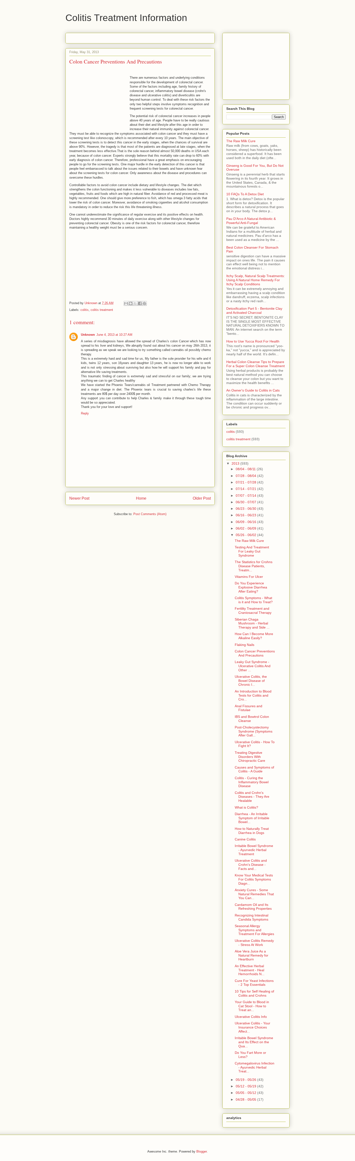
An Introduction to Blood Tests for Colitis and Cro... (253, 695)
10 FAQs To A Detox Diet (245, 194)
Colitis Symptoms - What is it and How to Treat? (254, 600)
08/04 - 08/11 (246, 469)
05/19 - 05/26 (246, 1080)
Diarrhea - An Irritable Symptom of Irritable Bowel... (252, 818)
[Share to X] (135, 303)
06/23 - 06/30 (246, 509)
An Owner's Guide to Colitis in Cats (253, 390)
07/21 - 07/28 (246, 482)
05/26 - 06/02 (246, 535)
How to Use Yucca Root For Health (252, 341)
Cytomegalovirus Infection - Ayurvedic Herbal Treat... (254, 1067)
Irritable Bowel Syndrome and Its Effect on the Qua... (254, 1042)
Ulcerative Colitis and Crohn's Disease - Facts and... (251, 865)
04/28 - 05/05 (246, 1099)
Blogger (201, 1151)
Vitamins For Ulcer (249, 577)
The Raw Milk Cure (241, 141)
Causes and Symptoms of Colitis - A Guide (254, 769)
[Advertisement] (125, 36)
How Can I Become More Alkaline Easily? (254, 636)
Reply (85, 413)
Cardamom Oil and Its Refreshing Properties (253, 907)
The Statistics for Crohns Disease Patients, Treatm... (253, 566)
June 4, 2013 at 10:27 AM (114, 334)
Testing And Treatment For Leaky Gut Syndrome (252, 551)
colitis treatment (102, 310)
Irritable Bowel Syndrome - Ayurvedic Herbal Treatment (254, 850)
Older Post (202, 498)
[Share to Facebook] (139, 303)
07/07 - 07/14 (246, 495)
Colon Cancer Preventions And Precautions (255, 653)
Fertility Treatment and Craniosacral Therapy (253, 611)
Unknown (88, 334)
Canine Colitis (245, 839)
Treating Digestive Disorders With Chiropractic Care (250, 757)
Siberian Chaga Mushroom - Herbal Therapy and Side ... (252, 623)
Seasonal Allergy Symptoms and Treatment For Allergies (254, 930)
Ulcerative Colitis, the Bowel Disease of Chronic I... (251, 681)
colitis (84, 310)
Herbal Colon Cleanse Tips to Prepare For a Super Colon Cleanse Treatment (255, 364)
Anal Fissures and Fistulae (248, 708)
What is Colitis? (246, 807)
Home (141, 498)
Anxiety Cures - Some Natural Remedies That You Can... (254, 894)
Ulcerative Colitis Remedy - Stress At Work (254, 943)
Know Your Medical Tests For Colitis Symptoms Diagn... (254, 879)
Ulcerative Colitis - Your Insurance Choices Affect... (252, 1027)
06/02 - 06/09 (246, 528)
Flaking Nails (244, 645)
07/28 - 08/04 (246, 476)
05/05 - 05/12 (246, 1093)
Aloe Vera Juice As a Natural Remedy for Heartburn (251, 955)
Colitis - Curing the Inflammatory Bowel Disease (252, 782)
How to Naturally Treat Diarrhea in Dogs (252, 831)
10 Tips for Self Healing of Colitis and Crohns (254, 993)
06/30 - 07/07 (246, 502)
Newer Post (79, 498)
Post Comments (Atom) (149, 514)
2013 (236, 463)
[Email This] (126, 303)
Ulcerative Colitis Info (251, 1017)
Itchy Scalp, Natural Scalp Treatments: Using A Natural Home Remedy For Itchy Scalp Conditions (255, 280)
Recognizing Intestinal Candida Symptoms (251, 917)
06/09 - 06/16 (246, 522)
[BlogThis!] (130, 303)
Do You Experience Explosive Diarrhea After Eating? (251, 587)
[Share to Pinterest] (144, 303)
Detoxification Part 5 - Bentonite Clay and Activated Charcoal (254, 311)
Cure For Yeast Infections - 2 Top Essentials (254, 983)
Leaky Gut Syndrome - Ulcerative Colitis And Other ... (252, 666)
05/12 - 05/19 (246, 1086)
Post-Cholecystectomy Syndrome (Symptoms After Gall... (253, 731)
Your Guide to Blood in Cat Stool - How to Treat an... (252, 1006)
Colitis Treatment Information (126, 18)
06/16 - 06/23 (246, 515)
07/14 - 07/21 (246, 489)
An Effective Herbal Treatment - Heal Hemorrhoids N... (249, 970)
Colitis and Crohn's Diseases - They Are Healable (252, 797)
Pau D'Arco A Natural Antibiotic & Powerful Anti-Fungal (251, 221)
